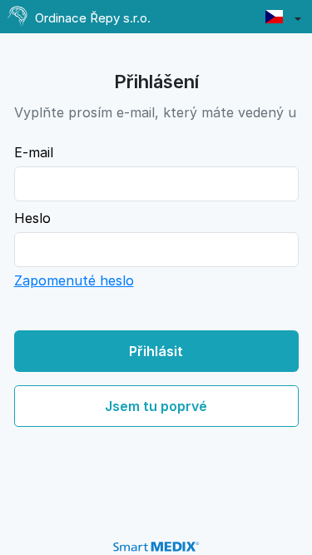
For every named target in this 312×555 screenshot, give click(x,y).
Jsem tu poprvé (156, 406)
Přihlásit (156, 351)
